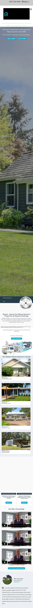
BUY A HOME (22, 38)
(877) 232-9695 (15, 2)
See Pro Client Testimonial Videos (16, 568)
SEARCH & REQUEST (16, 338)
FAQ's (4, 301)
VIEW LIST (8, 502)
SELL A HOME (11, 38)
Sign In (26, 2)
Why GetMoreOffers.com (7, 297)
